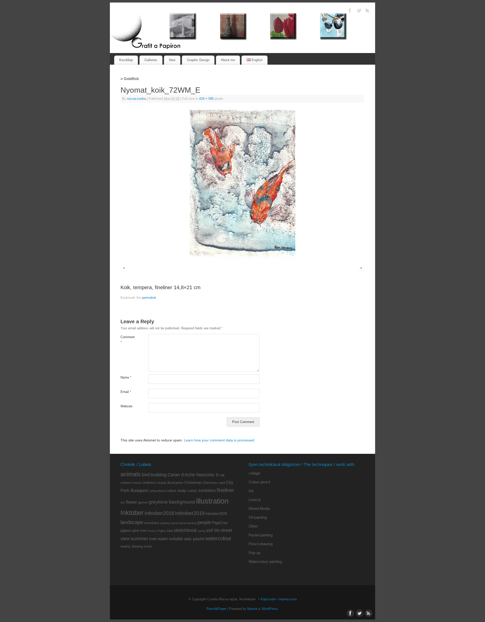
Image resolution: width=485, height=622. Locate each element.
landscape (131, 522)
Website (126, 406)
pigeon (125, 531)
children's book (130, 483)
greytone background (172, 502)
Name (125, 377)
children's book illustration (162, 483)
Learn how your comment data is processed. (219, 440)
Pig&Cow (220, 522)
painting (165, 523)
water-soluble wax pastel (181, 538)
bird (146, 474)
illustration (212, 501)
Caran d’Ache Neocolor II (192, 474)
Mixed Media (259, 508)
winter (148, 546)
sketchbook (185, 530)
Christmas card (214, 483)
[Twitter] (358, 11)
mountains (151, 523)
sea (170, 531)
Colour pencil (259, 482)
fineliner (225, 490)
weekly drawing (131, 546)
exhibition (207, 490)
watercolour (218, 538)
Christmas (193, 482)
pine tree (139, 530)
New (172, 60)
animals (130, 474)
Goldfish (129, 79)
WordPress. (270, 609)
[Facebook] (350, 11)
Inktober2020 (216, 513)
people (204, 522)
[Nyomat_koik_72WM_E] (242, 185)
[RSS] (367, 11)
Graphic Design (198, 60)
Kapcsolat (268, 599)
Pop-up (254, 553)
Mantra (252, 609)
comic (192, 490)
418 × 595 (206, 99)
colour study (176, 490)
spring (201, 530)
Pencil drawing (261, 544)
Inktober (131, 512)
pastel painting (188, 523)
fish (122, 502)
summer (139, 538)
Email (125, 392)
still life (213, 530)
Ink (251, 491)
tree (153, 538)
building (158, 474)
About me (228, 60)
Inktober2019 (190, 513)
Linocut (254, 499)
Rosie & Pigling (157, 530)
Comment (127, 339)
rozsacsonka (136, 99)
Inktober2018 (159, 513)
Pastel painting (261, 535)
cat (221, 475)
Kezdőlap (126, 60)
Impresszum (288, 599)
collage (254, 473)
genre (143, 502)
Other (253, 526)
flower (131, 502)
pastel (174, 523)
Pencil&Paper (216, 609)
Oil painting (258, 517)
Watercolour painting (265, 561)
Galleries (150, 60)
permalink (149, 298)
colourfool (157, 491)
